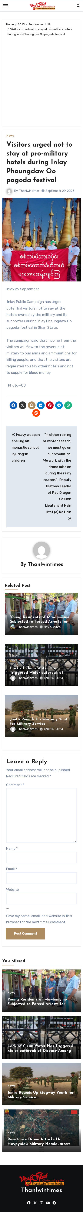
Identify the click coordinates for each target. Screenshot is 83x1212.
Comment (15, 785)
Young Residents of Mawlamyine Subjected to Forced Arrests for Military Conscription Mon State (39, 621)
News (10, 135)
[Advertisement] (41, 80)
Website (12, 890)
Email (11, 869)
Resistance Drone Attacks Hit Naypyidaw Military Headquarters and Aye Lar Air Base (38, 1144)
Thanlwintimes (29, 191)
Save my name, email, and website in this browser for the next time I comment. (39, 919)
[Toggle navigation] (5, 5)
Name (12, 849)
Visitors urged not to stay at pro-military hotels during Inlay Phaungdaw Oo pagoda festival (39, 162)
